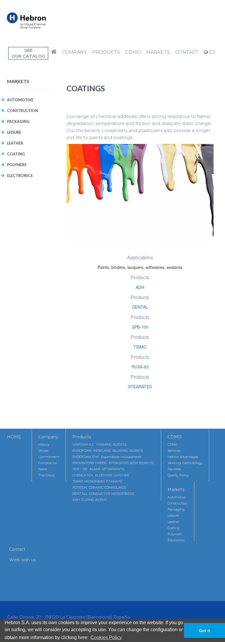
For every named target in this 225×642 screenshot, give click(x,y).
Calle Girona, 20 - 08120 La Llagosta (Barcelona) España (68, 617)
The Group (46, 475)
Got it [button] (204, 630)
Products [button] (106, 52)
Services (174, 451)
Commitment (48, 457)
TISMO (139, 347)
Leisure (14, 132)
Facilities (174, 469)
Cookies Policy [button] (106, 637)
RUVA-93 (140, 367)
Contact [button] (187, 52)
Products (81, 437)
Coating (16, 154)
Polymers (16, 165)
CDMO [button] (133, 52)
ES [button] (211, 52)
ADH (140, 287)
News (42, 469)
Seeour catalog (28, 53)
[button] (53, 52)
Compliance (47, 463)
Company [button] (74, 52)
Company (48, 437)
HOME (14, 437)
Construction (22, 111)
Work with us (22, 559)
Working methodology (185, 463)
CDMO (175, 437)
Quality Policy (178, 475)
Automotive (20, 100)
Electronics (20, 176)
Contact (17, 549)
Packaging (18, 121)
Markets (176, 489)
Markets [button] (158, 52)
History (43, 444)
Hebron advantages (183, 457)
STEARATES (140, 386)
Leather (15, 143)
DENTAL (140, 307)
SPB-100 (140, 327)
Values (43, 451)
